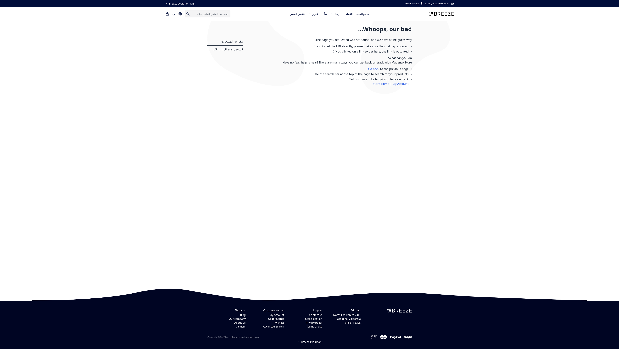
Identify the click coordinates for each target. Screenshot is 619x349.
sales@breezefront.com (437, 3)
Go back (373, 69)
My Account (400, 84)
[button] (179, 3)
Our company (237, 319)
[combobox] (207, 13)
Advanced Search (273, 326)
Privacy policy (314, 322)
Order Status (276, 319)
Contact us (315, 315)
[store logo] (441, 14)
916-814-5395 (412, 3)
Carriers (241, 326)
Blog (243, 315)
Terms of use (314, 326)
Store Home (381, 84)
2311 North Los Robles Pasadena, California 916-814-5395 (347, 318)
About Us (240, 322)
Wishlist (279, 322)
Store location (313, 319)
